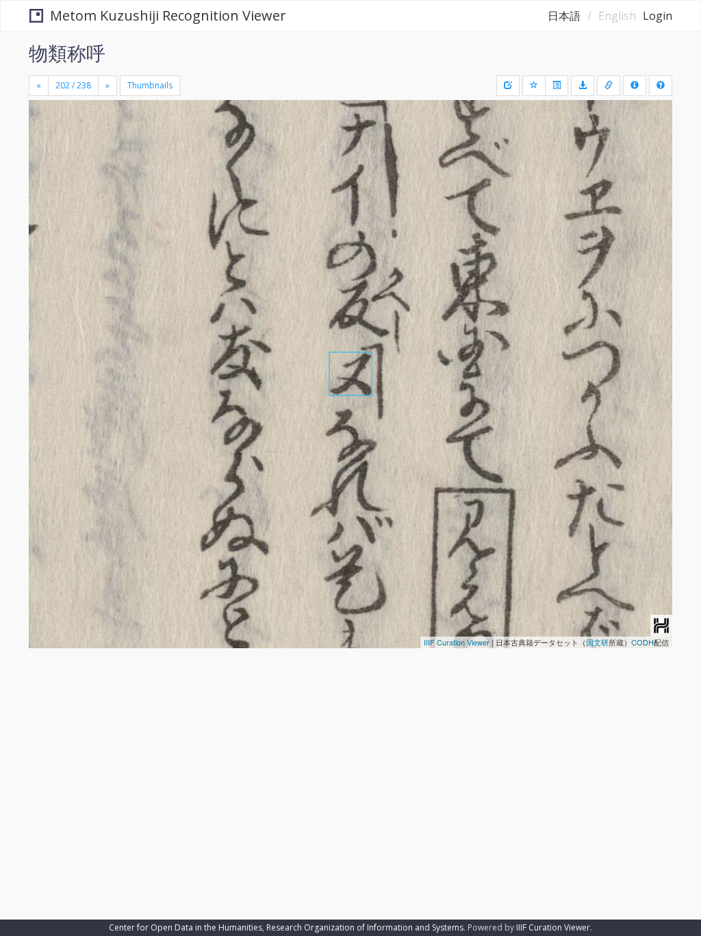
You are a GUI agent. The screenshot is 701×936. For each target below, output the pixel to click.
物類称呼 (67, 53)
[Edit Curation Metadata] (508, 85)
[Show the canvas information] (608, 85)
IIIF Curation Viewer (456, 642)
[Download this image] (582, 85)
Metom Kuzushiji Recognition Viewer (168, 15)
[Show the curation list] (556, 85)
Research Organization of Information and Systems (364, 927)
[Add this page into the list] (534, 85)
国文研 (597, 642)
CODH (642, 642)
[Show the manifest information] (634, 85)
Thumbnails (150, 85)
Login (657, 15)
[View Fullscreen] (47, 169)
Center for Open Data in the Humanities (185, 927)
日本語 (564, 15)
